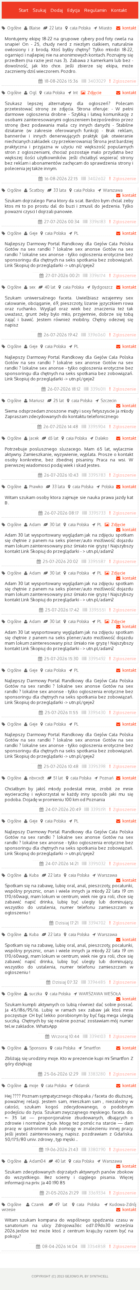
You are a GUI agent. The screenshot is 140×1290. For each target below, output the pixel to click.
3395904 (97, 426)
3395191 (98, 809)
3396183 (97, 221)
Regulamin (95, 10)
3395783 (97, 475)
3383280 (97, 1074)
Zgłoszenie (124, 81)
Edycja (73, 10)
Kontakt (119, 10)
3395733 (97, 513)
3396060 (97, 334)
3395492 (97, 658)
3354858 (96, 1246)
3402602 (97, 178)
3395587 (97, 561)
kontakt (129, 27)
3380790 (97, 1149)
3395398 (97, 766)
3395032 (97, 863)
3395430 (97, 712)
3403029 (97, 81)
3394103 (97, 1036)
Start (23, 10)
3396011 (98, 389)
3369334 (97, 1192)
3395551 (97, 609)
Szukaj (39, 10)
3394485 (97, 982)
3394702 (97, 922)
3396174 (97, 275)
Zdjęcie (94, 92)
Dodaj (57, 10)
